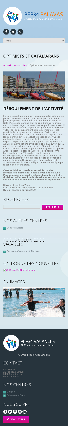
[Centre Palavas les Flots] (29, 343)
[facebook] (6, 31)
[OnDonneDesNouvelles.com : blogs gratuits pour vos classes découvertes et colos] (19, 270)
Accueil (7, 65)
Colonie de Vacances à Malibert (23, 251)
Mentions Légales (39, 354)
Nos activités (20, 65)
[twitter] (13, 31)
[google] (20, 31)
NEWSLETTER (17, 419)
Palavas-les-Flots (16, 395)
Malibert (11, 391)
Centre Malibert (15, 227)
